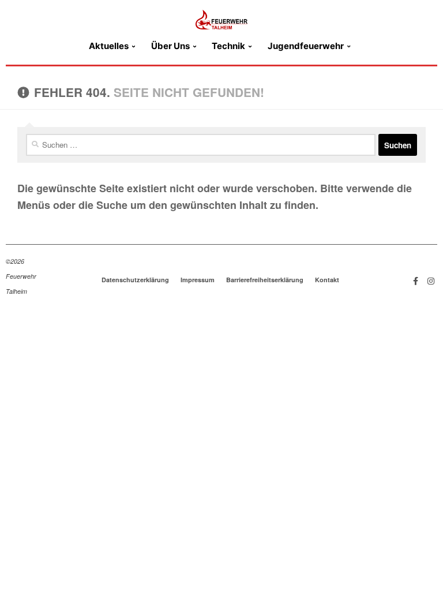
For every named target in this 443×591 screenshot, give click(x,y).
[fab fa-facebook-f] (416, 280)
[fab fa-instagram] (431, 280)
